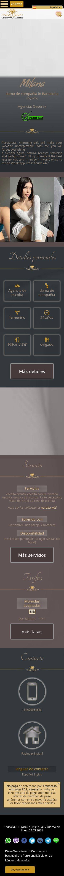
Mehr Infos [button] (23, 860)
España (32, 98)
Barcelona (50, 93)
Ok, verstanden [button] (20, 869)
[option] (32, 209)
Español (54, 7)
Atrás (16, 4)
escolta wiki (48, 507)
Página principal (32, 753)
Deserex (39, 106)
